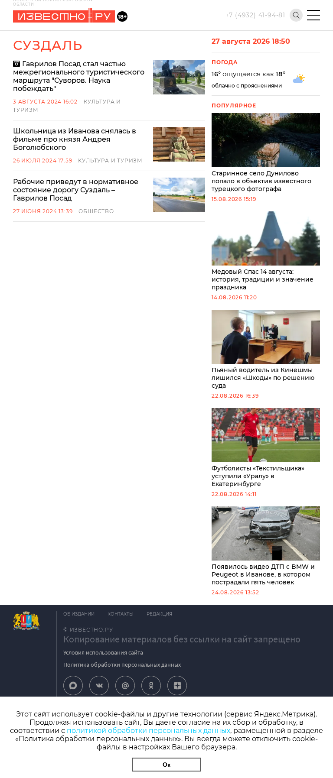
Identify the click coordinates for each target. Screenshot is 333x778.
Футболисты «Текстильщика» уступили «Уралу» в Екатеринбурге (258, 476)
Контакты (121, 614)
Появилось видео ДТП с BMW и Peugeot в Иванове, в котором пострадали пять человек (263, 574)
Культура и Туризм (110, 160)
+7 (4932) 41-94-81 (255, 15)
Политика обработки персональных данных (122, 664)
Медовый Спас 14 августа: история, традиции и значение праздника (262, 279)
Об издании (79, 614)
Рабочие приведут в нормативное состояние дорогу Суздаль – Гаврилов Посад (75, 190)
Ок (166, 764)
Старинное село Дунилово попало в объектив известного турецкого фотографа (261, 181)
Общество (96, 211)
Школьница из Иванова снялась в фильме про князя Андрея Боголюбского (74, 139)
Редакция (159, 614)
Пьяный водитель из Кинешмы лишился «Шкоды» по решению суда (263, 377)
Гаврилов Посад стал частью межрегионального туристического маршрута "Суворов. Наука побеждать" (78, 76)
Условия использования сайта (103, 652)
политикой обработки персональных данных (148, 730)
